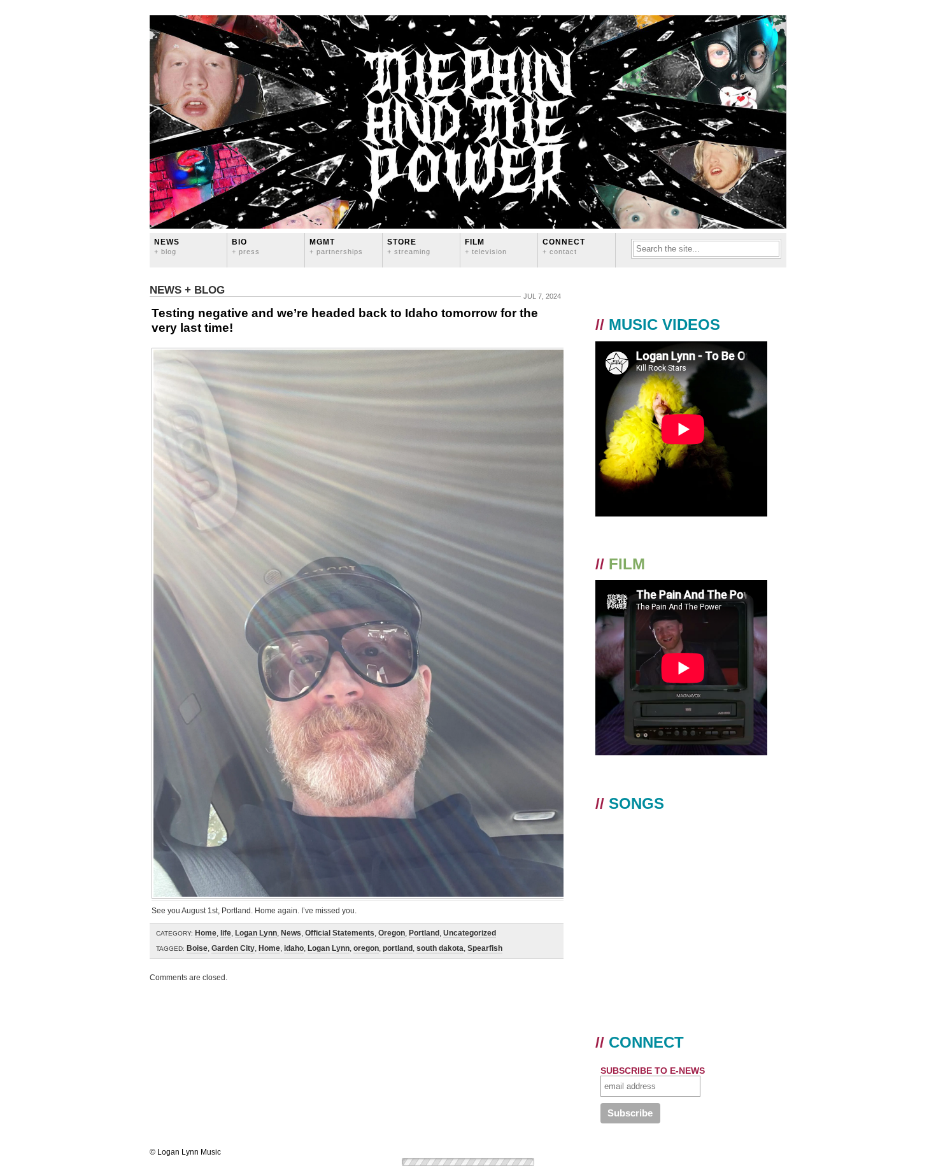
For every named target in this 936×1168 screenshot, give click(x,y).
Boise (197, 948)
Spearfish (484, 948)
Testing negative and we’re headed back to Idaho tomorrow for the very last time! (345, 320)
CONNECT (563, 246)
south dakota (440, 948)
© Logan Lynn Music (185, 1152)
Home (205, 933)
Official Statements (339, 933)
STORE (408, 246)
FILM (486, 246)
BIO (246, 246)
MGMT (336, 246)
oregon (366, 948)
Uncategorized (469, 933)
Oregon (391, 933)
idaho (294, 948)
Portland (424, 933)
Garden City (233, 948)
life (225, 933)
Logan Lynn (256, 933)
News (167, 246)
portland (398, 948)
